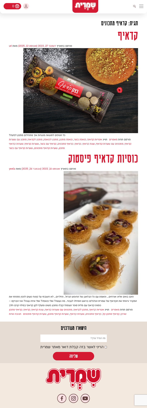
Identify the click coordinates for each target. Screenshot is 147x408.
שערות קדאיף (32, 144)
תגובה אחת (15, 314)
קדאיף (128, 35)
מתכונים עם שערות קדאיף (109, 144)
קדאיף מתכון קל (111, 314)
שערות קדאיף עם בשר (21, 148)
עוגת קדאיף (88, 144)
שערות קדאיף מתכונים (46, 148)
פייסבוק (61, 398)
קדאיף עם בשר (48, 144)
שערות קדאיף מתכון (58, 314)
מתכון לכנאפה (51, 139)
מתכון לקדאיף (35, 139)
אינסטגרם (73, 398)
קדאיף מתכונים (65, 144)
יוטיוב (85, 398)
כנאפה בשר (80, 139)
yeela (12, 168)
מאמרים (113, 139)
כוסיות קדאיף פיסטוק (103, 158)
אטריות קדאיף (94, 139)
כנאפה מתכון (66, 139)
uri (10, 46)
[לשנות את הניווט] (143, 6)
